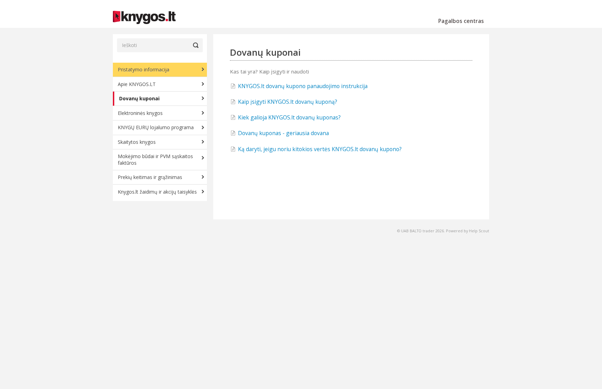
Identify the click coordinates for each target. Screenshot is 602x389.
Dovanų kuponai (139, 98)
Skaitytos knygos (137, 142)
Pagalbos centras (461, 21)
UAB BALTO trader (417, 230)
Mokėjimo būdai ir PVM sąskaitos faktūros (155, 159)
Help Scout (479, 230)
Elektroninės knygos (140, 113)
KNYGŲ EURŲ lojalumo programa (156, 127)
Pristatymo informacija (143, 69)
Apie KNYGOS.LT (137, 84)
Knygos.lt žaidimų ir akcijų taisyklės (157, 191)
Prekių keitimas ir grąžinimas (150, 177)
